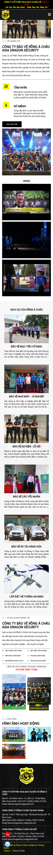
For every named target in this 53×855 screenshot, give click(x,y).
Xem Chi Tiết (12, 124)
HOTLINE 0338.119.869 (26, 669)
